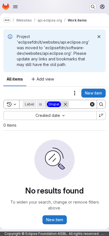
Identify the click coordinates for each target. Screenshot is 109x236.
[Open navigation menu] (15, 6)
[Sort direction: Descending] (101, 115)
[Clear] (92, 104)
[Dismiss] (99, 36)
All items (15, 79)
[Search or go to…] (92, 6)
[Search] (101, 104)
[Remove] (65, 104)
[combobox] (49, 115)
